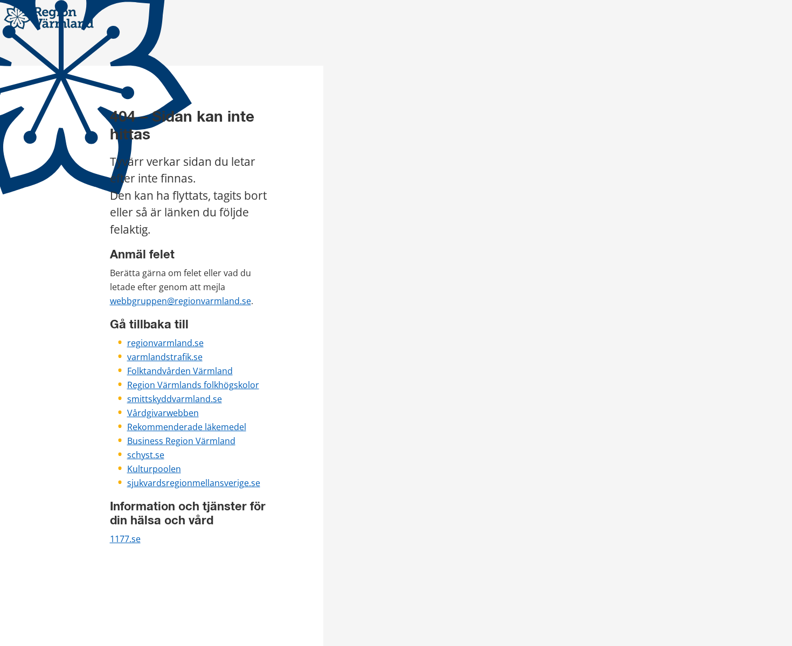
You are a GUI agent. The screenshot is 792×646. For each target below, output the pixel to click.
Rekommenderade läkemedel (186, 427)
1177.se (125, 539)
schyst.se (145, 455)
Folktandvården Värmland (180, 371)
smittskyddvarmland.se (174, 399)
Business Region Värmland (181, 441)
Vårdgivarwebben (163, 413)
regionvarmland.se (165, 343)
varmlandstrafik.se (165, 357)
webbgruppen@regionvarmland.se (180, 301)
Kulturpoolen (154, 469)
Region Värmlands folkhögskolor (193, 385)
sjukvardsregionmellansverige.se (193, 483)
